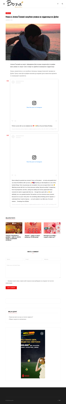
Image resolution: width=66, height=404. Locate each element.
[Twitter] (4, 73)
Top (59, 400)
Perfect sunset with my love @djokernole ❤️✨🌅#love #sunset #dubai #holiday (32, 126)
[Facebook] (4, 69)
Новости (8, 13)
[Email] (4, 81)
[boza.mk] (14, 4)
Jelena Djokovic (25, 129)
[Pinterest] (4, 77)
